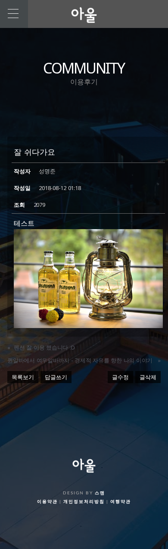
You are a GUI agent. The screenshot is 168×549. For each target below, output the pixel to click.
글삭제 (148, 377)
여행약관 (120, 502)
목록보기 (23, 377)
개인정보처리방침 (84, 502)
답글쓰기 (56, 377)
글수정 (120, 377)
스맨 (100, 493)
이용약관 (47, 502)
